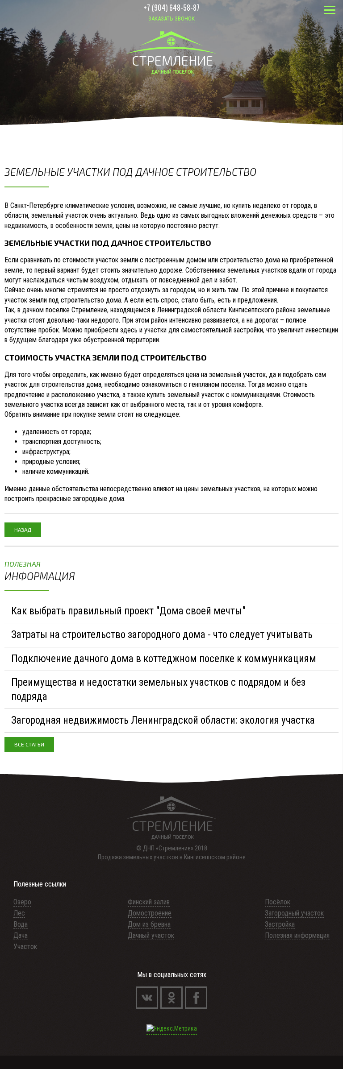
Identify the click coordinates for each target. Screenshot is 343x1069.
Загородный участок (294, 913)
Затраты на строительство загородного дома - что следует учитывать (162, 635)
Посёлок (277, 902)
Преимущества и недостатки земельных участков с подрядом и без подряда (158, 689)
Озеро (22, 902)
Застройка (280, 924)
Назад (22, 529)
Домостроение (150, 913)
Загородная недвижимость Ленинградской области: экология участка (163, 720)
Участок (25, 946)
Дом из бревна (149, 924)
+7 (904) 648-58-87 (171, 8)
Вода (20, 924)
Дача (20, 935)
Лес (19, 913)
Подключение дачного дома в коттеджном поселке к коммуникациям (163, 659)
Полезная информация (297, 935)
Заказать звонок (171, 19)
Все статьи (29, 744)
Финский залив (149, 902)
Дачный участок (151, 935)
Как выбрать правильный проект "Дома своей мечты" (128, 611)
